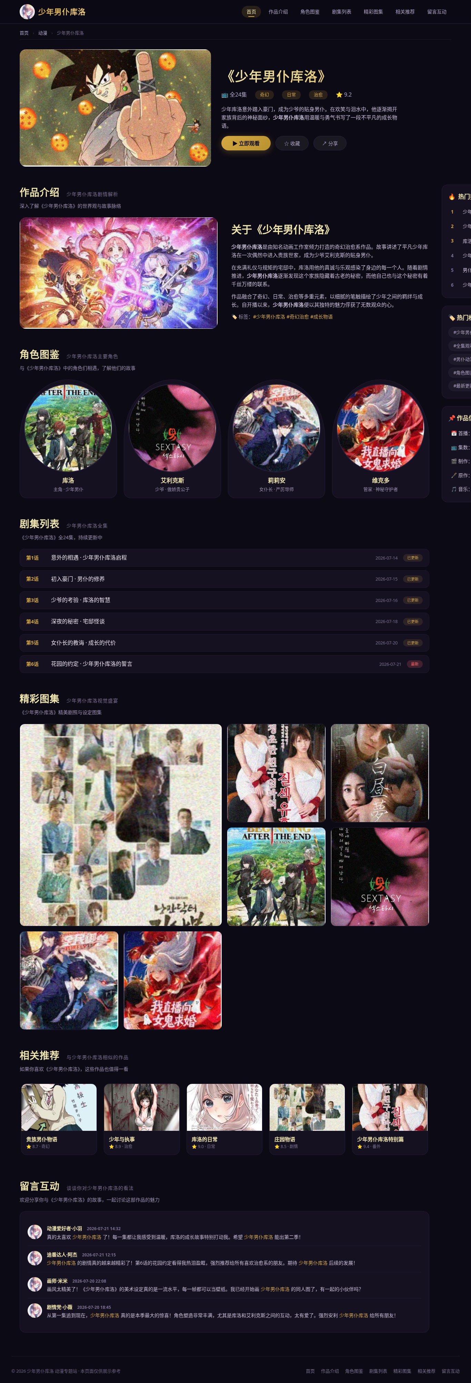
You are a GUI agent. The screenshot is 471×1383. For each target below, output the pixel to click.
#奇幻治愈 (298, 316)
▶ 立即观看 (246, 143)
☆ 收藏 (292, 143)
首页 (251, 11)
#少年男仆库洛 (269, 316)
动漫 (42, 33)
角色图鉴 (310, 11)
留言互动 (437, 11)
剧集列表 (341, 11)
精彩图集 (373, 11)
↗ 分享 (330, 143)
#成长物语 (321, 316)
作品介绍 (278, 11)
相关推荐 (405, 11)
